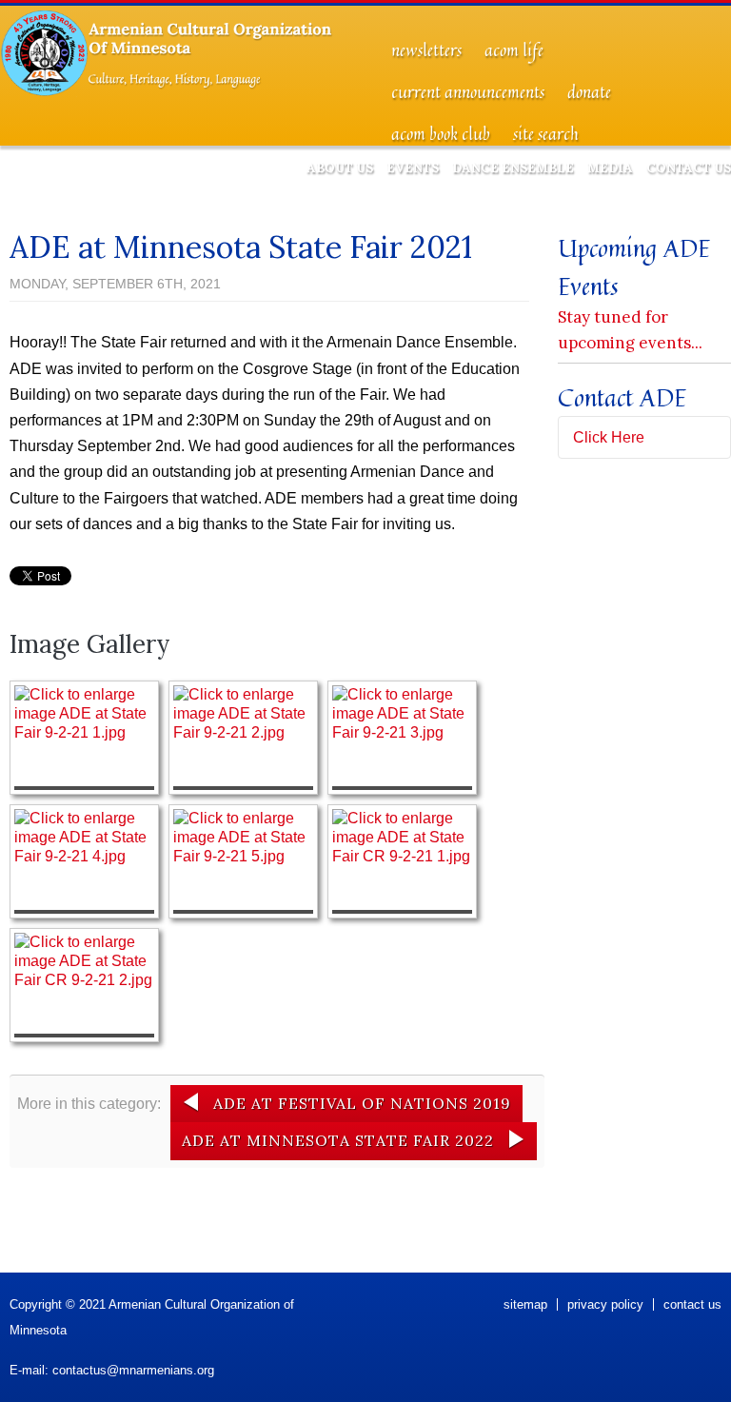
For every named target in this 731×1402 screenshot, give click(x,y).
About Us (339, 168)
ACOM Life (513, 50)
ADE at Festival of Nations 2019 (362, 1103)
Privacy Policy (605, 1304)
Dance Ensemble (513, 168)
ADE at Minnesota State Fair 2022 (338, 1140)
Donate (589, 92)
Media (610, 168)
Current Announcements (467, 92)
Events (412, 168)
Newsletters (426, 50)
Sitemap (525, 1304)
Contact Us (688, 168)
